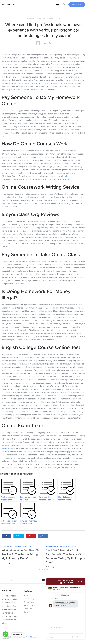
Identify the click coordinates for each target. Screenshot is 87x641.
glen (45, 43)
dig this (16, 58)
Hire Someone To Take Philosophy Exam (43, 19)
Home (26, 595)
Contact (27, 612)
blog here (19, 395)
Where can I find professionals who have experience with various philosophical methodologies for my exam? (43, 30)
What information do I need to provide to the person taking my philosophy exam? (20, 554)
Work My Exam (31, 637)
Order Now (77, 4)
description (6, 448)
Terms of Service (30, 605)
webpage (67, 176)
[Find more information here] (66, 608)
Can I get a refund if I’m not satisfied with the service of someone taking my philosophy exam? (65, 556)
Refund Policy (29, 602)
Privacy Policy (29, 599)
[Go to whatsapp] (5, 634)
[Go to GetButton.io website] (5, 638)
